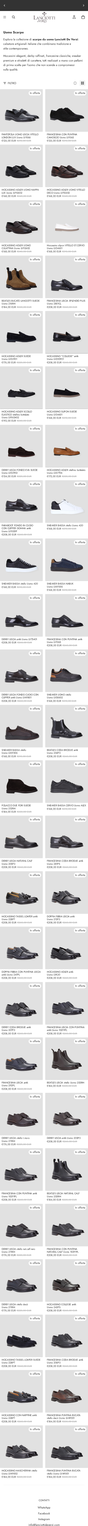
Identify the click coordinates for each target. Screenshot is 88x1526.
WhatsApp (44, 1507)
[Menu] (4, 17)
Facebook (44, 1513)
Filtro (12, 83)
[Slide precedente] (4, 5)
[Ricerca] (13, 17)
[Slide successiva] (83, 5)
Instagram (44, 1519)
